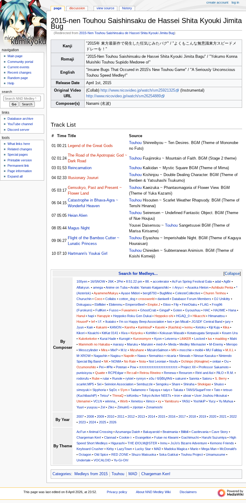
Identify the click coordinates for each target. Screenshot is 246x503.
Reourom (185, 373)
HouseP (82, 321)
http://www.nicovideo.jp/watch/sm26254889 (123, 96)
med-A (160, 344)
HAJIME (219, 310)
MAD (157, 449)
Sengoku (162, 384)
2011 (120, 416)
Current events (18, 67)
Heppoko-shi (163, 316)
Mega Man (209, 449)
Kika (226, 327)
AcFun (81, 432)
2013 (141, 416)
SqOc (113, 390)
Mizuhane (137, 350)
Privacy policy (117, 492)
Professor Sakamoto (214, 367)
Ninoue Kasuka (205, 355)
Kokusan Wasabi (172, 333)
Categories (61, 474)
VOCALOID (102, 460)
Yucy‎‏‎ (212, 401)
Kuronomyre (142, 338)
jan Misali (181, 321)
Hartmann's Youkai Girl (87, 254)
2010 (110, 416)
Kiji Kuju (214, 327)
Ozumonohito (86, 367)
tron (177, 395)
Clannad (110, 437)
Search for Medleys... (138, 273)
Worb (124, 401)
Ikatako (110, 321)
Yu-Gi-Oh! (121, 460)
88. (147, 281)
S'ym (124, 390)
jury (228, 321)
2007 (80, 416)
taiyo (166, 390)
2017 (182, 416)
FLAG (204, 304)
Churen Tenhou (214, 293)
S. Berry (221, 378)
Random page (18, 78)
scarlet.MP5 (85, 384)
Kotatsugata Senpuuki (203, 333)
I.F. (100, 321)
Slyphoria (99, 390)
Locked (199, 338)
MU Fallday (214, 350)
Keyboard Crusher (90, 449)
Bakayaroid (151, 432)
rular (106, 378)
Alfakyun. (83, 287)
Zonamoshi (154, 407)
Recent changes (20, 72)
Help (11, 83)
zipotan (138, 407)
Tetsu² (104, 395)
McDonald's (228, 449)
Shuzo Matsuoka (143, 454)
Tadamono (138, 390)
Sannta (194, 378)
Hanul (80, 316)
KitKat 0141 (110, 333)
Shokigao (204, 384)
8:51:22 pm (134, 281)
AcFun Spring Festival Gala (192, 281)
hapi (91, 316)
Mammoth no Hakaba (94, 344)
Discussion (77, 8)
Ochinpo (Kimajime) (195, 361)
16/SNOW (97, 281)
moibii (199, 350)
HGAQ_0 (183, 316)
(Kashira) (175, 327)
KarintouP (145, 327)
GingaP (164, 310)
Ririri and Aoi (204, 373)
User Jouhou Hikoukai (210, 395)
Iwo (169, 321)
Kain (90, 327)
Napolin (129, 355)
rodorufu (82, 378)
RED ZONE (119, 454)
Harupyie (103, 316)
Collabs (110, 299)
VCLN (97, 401)
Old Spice (101, 454)
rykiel (129, 378)
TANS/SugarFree (198, 390)
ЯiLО (220, 373)
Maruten (147, 344)
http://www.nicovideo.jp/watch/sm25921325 (137, 90)
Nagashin (100, 355)
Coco (98, 299)
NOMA (116, 361)
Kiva (124, 333)
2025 (102, 422)
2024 (92, 422)
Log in (235, 2)
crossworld (146, 299)
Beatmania (170, 432)
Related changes (20, 149)
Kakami (101, 327)
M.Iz (124, 350)
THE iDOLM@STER (142, 443)
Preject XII (188, 367)
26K (111, 281)
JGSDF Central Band (206, 321)
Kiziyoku (136, 333)
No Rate (130, 361)
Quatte (100, 373)
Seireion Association (119, 384)
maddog (221, 338)
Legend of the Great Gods (90, 146)
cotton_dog (127, 299)
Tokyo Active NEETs (156, 395)
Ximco (150, 401)
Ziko (111, 407)
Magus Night (79, 228)
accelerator (161, 281)
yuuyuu (92, 407)
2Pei (120, 281)
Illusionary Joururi (83, 178)
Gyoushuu (192, 310)
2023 (82, 422)
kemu (188, 327)
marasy (118, 344)
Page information (20, 171)
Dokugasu (84, 304)
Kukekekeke (88, 338)
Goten (177, 310)
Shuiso (219, 384)
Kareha (129, 327)
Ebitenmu (115, 304)
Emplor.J (154, 304)
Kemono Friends (222, 443)
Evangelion (143, 437)
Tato (217, 390)
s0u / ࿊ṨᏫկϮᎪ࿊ (160, 378)
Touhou (135, 143)
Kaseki (160, 327)
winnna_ (111, 401)
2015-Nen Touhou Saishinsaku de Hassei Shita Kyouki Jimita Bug (126, 33)
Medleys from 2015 (91, 474)
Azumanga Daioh (127, 432)
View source (105, 8)
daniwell (163, 299)
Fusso (113, 310)
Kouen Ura (230, 333)
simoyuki (82, 390)
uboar (187, 395)
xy (159, 401)
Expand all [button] (15, 176)
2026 (112, 422)
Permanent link (18, 165)
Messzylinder (88, 350)
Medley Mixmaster (192, 344)
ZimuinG (123, 407)
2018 (192, 416)
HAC (206, 310)
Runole (117, 378)
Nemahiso (156, 355)
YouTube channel (20, 124)
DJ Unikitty (222, 299)
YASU (186, 401)
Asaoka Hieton (197, 287)
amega (98, 287)
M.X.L (229, 350)
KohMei (151, 333)
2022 (233, 416)
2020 (212, 416)
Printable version (20, 160)
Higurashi (117, 443)
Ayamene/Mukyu (106, 293)
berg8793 (150, 293)
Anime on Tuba (117, 287)
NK (106, 361)
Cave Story (220, 432)
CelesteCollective (187, 293)
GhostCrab (148, 310)
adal (218, 281)
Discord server (18, 129)
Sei (99, 384)
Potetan (121, 367)
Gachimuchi (190, 437)
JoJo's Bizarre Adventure (188, 443)
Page (58, 8)
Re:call (131, 373)
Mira (104, 350)
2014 (151, 416)
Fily (176, 304)
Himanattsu (216, 316)
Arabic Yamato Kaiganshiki (149, 287)
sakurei (180, 378)
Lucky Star (143, 449)
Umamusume (215, 454)
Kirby (110, 449)
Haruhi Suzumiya (214, 437)
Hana (232, 310)
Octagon (85, 454)
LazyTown (124, 449)
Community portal (20, 61)
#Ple (109, 367)
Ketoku (201, 327)
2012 (131, 416)
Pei (101, 367)
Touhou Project (192, 454)
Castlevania (199, 432)
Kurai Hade (108, 338)
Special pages (18, 154)
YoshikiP (199, 401)
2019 (202, 416)
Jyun (80, 327)
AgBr (227, 281)
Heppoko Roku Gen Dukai (132, 316)
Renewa (170, 373)
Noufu (173, 361)
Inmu (163, 443)
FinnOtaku (189, 304)
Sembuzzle (144, 384)
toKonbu (133, 395)
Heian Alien (77, 215)
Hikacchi (199, 316)
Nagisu (115, 355)
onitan (216, 361)
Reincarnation (80, 168)
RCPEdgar (116, 373)
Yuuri (80, 407)
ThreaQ (118, 395)
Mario (194, 449)
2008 (90, 416)
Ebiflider (100, 304)
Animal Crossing (100, 432)
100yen (81, 281)
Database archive (20, 118)
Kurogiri (124, 338)
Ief (93, 321)
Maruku (132, 344)
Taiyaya (154, 390)
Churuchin (84, 299)
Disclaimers (188, 492)
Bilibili (184, 432)
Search (7, 91)
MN (173, 350)
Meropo (231, 344)
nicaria (171, 355)
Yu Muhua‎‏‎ (226, 401)
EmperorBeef (135, 304)
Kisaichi (93, 333)
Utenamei (83, 401)
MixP (114, 350)
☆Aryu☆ (178, 287)
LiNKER (185, 338)
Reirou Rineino (150, 373)
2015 (161, 416)
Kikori (80, 333)
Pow (133, 367)
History (127, 8)
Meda (172, 344)
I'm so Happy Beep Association (141, 321)
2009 (100, 416)
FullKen (100, 310)
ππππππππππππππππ (158, 367)
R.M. (230, 373)
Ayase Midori (130, 293)
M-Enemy (216, 344)
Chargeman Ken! (88, 437)
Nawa (141, 355)
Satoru (207, 378)
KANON (116, 327)
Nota (142, 361)
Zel (102, 407)
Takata (178, 390)
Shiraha (188, 384)
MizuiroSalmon (157, 350)
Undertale (83, 460)
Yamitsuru (171, 401)
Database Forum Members (191, 299)
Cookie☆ (125, 437)
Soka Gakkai (168, 454)
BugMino (166, 293)
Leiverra (171, 338)
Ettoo (167, 304)
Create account (217, 2)
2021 (222, 416)
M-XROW (83, 355)
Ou (226, 361)
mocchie (185, 350)
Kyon (158, 338)
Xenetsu (137, 401)
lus (210, 338)
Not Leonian (157, 361)
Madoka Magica (175, 449)
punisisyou (84, 373)
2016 (172, 416)
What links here (19, 144)
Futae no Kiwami (166, 437)
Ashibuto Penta (222, 287)
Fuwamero (129, 310)
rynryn (141, 378)
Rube (96, 378)
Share (176, 384)
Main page (15, 56)
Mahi (233, 338)
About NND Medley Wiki (153, 492)
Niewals (184, 355)
